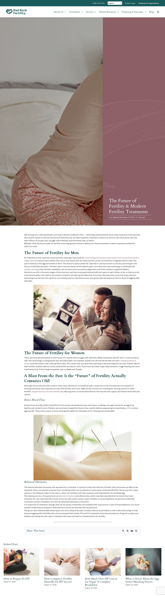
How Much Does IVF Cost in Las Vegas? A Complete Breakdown (101, 582)
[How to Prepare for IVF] (21, 549)
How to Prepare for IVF (17, 579)
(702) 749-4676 (98, 3)
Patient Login (130, 3)
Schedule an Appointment (149, 3)
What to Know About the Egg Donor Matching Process (142, 580)
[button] (158, 11)
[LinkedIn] (132, 530)
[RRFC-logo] (16, 10)
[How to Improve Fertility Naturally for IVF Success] (62, 549)
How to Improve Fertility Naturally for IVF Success (58, 580)
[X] (127, 530)
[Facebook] (123, 530)
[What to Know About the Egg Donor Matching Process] (143, 549)
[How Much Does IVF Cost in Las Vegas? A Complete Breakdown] (103, 549)
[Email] (136, 530)
